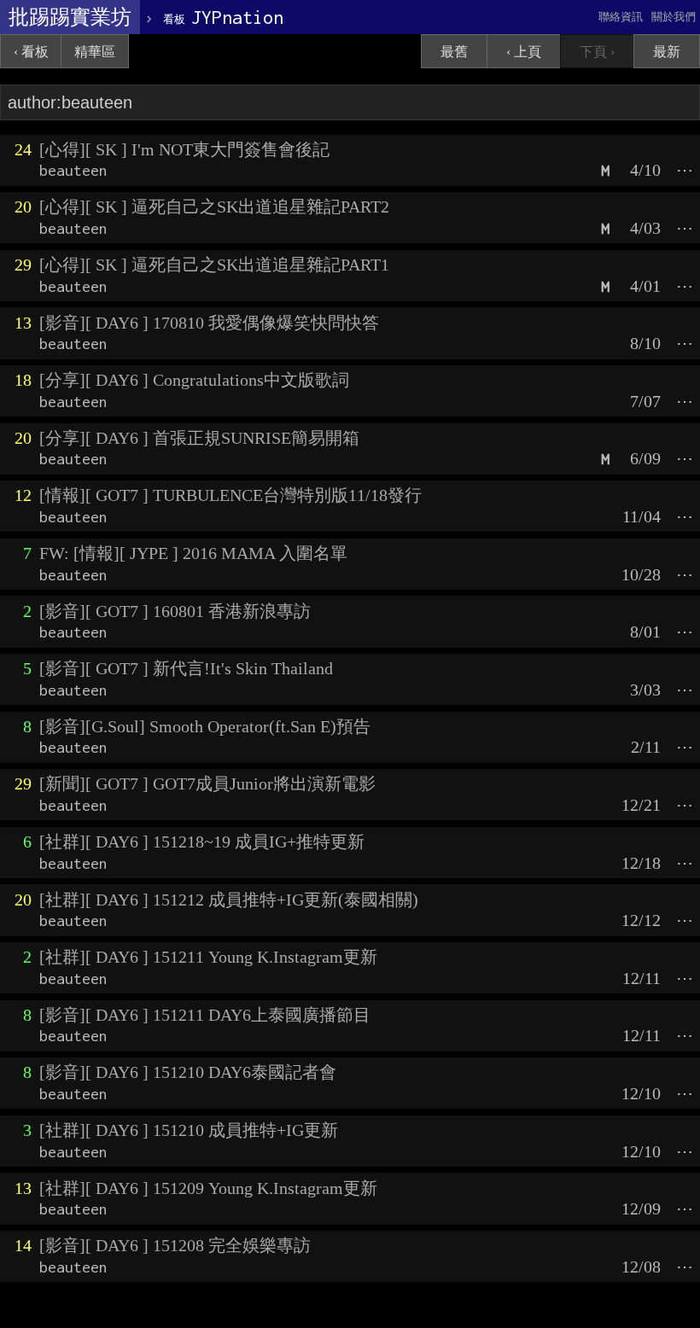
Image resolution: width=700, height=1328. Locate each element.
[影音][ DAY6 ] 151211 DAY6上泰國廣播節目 (204, 1014)
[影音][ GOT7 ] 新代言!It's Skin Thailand (186, 668)
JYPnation (223, 17)
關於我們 (673, 16)
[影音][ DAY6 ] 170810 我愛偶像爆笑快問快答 (209, 322)
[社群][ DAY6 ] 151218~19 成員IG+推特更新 (202, 841)
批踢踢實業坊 (70, 17)
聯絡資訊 (620, 16)
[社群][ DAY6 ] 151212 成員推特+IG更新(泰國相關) (228, 899)
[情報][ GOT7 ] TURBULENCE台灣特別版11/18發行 (230, 495)
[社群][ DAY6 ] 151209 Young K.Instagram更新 (208, 1188)
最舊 (454, 51)
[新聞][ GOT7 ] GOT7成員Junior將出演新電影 (207, 783)
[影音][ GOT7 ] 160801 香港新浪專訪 (175, 611)
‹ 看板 (31, 51)
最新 (666, 51)
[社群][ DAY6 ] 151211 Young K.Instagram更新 (208, 956)
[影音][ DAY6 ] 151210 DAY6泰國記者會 (187, 1072)
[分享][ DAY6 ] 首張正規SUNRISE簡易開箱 (199, 437)
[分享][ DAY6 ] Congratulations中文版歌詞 (194, 379)
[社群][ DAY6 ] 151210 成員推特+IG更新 (188, 1130)
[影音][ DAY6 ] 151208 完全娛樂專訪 (175, 1245)
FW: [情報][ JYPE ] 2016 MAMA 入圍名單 (193, 553)
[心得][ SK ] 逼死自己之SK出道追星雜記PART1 (214, 264)
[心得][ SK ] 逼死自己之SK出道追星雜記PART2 (214, 206)
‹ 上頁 (523, 51)
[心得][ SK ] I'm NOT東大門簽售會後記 (184, 149)
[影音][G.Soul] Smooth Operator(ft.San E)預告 (204, 726)
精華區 (94, 51)
